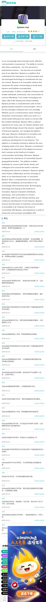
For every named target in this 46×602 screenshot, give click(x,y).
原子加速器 (7, 574)
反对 (41, 231)
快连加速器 (7, 570)
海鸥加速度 (7, 593)
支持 (35, 231)
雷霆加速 (6, 582)
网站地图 (6, 551)
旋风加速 (6, 555)
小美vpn (6, 586)
